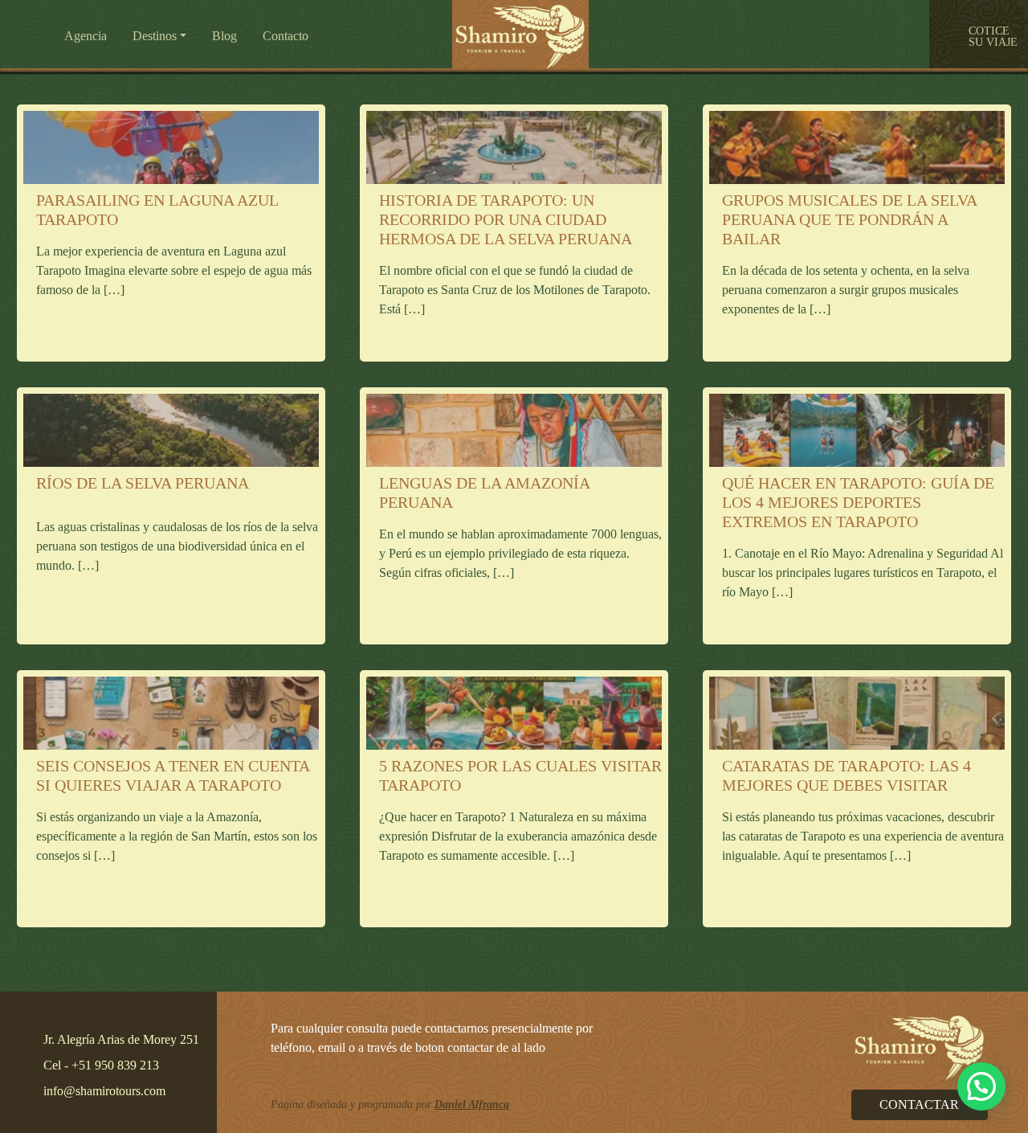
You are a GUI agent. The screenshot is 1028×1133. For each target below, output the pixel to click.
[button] (285, 36)
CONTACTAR (919, 1104)
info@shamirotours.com (104, 1091)
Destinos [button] (155, 36)
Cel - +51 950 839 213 (101, 1065)
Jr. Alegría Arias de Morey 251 (121, 1039)
